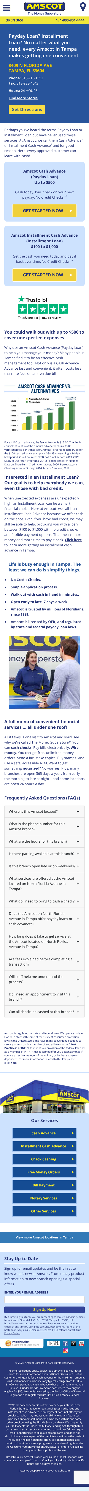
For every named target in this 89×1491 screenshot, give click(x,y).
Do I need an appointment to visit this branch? (39, 997)
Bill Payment (44, 1185)
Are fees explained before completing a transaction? (40, 962)
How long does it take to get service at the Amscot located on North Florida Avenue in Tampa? (40, 941)
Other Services (43, 1211)
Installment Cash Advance (43, 1146)
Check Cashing (43, 1159)
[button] (6, 8)
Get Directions (26, 109)
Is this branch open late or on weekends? (42, 866)
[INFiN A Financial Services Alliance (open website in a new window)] (54, 1345)
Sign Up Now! (44, 1310)
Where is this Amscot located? (33, 811)
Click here (73, 539)
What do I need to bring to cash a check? (42, 901)
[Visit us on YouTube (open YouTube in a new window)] (82, 1345)
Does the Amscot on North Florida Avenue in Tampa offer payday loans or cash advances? (41, 918)
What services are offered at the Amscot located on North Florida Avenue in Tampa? (41, 883)
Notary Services (43, 1198)
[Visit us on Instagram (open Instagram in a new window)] (66, 1352)
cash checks (21, 747)
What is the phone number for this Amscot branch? (37, 826)
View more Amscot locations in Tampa (44, 1237)
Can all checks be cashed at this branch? (41, 1011)
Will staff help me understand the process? (36, 979)
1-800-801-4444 (71, 20)
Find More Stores (23, 98)
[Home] (44, 13)
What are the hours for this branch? (38, 841)
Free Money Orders (43, 1172)
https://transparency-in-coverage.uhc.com (44, 1470)
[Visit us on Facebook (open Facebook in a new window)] (66, 1345)
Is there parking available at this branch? (42, 853)
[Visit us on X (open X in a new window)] (74, 1345)
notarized (31, 768)
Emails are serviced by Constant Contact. (53, 1329)
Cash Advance (44, 1133)
